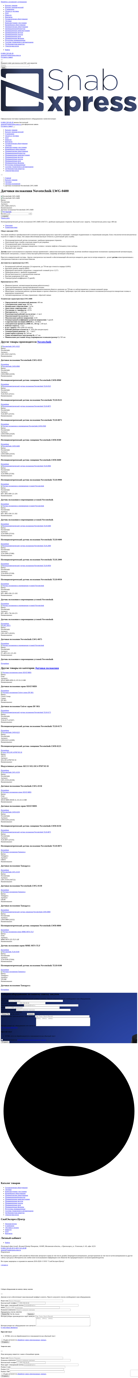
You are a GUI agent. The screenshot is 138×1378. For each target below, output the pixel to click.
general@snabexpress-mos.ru (11, 55)
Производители (11, 1224)
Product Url (5, 1369)
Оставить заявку (7, 57)
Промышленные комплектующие (17, 31)
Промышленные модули (14, 32)
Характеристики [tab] (11, 227)
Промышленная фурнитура (15, 29)
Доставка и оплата (12, 1228)
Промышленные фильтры (14, 38)
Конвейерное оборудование (15, 25)
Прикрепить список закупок (11, 1012)
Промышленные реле (13, 36)
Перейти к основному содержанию (14, 2)
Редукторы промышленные (15, 40)
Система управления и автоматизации (19, 42)
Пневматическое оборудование (16, 27)
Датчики (8, 21)
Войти (7, 50)
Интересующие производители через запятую (18, 1016)
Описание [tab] (9, 225)
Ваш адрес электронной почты (12, 1005)
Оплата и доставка (12, 11)
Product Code (5, 1367)
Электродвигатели (12, 46)
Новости (8, 15)
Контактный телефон (8, 1003)
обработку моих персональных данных (31, 1040)
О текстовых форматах (9, 1027)
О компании (9, 9)
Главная (8, 178)
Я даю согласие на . (25, 1040)
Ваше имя (4, 1001)
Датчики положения (12, 184)
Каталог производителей (14, 7)
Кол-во (3, 214)
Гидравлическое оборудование (16, 19)
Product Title (5, 1371)
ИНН (3, 1007)
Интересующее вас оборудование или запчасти (18, 1026)
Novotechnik (44, 341)
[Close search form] (2, 61)
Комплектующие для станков (16, 23)
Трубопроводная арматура (14, 44)
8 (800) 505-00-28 (7, 53)
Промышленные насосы (14, 34)
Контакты (8, 17)
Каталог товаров (11, 5)
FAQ (7, 13)
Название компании (8, 1010)
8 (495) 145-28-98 (20, 1248)
